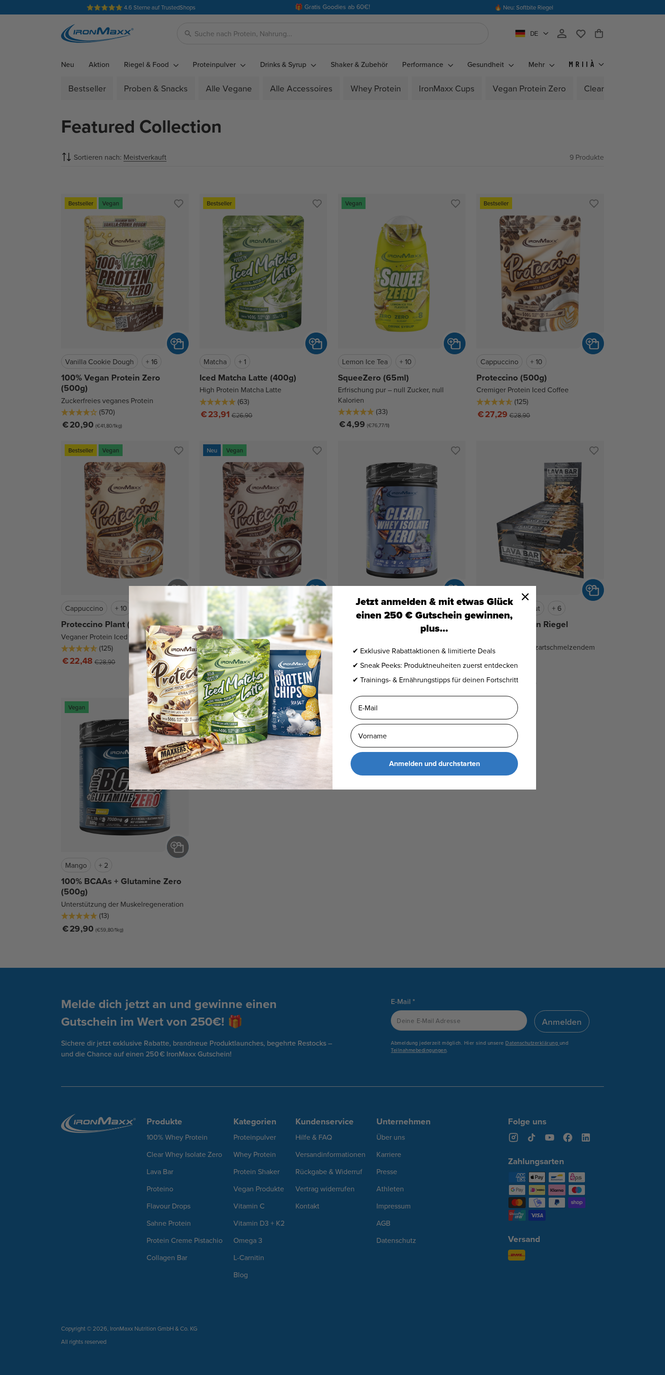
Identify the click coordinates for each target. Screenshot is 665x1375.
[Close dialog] (525, 597)
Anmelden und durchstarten (434, 763)
